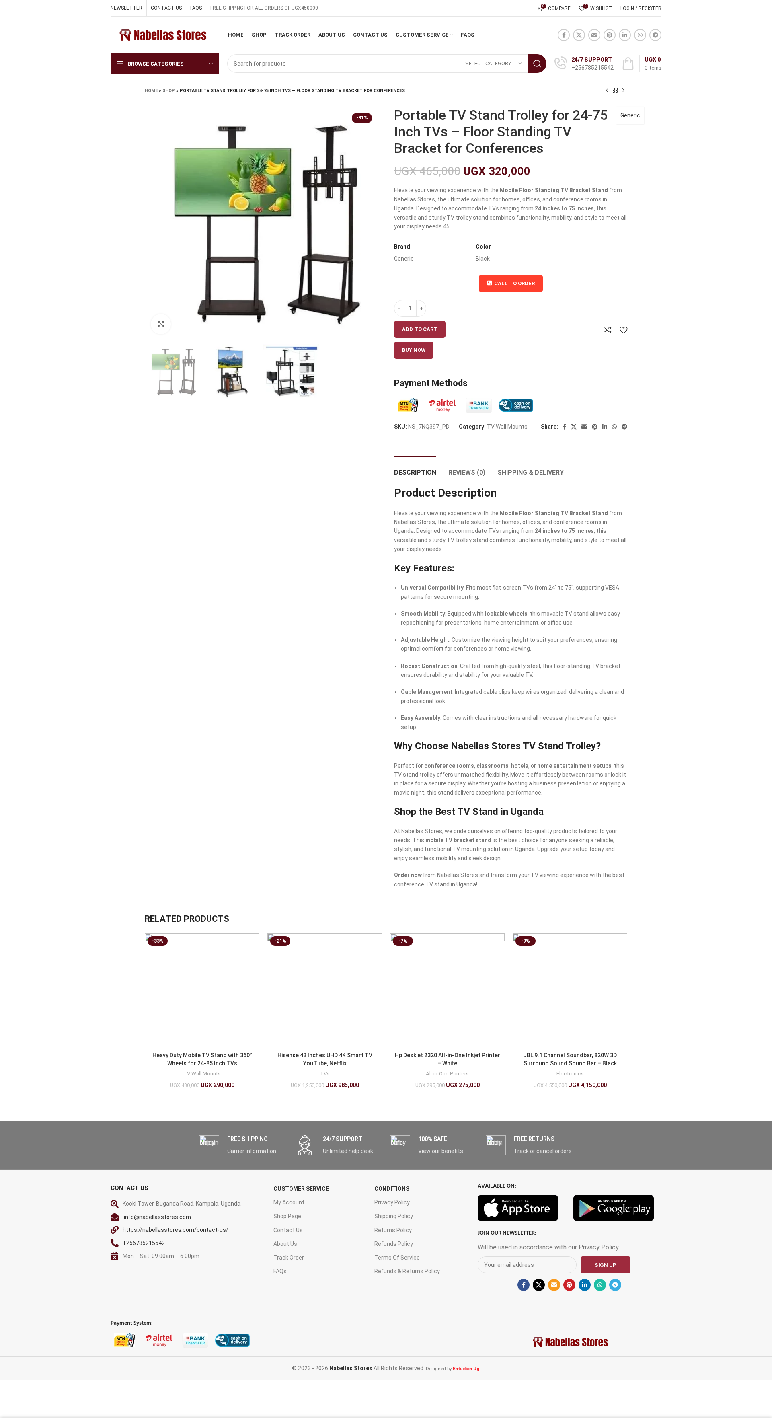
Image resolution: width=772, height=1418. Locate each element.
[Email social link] (594, 35)
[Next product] (623, 91)
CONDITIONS (391, 1189)
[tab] (415, 468)
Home (151, 90)
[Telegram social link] (655, 35)
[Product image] (202, 990)
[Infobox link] (584, 63)
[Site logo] (162, 34)
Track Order (288, 1257)
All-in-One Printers (447, 1074)
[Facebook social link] (564, 35)
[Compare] (608, 330)
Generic (630, 115)
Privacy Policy (392, 1202)
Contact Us (288, 1230)
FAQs (280, 1271)
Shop (168, 90)
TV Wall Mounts (507, 426)
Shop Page (287, 1216)
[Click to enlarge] (161, 324)
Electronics (570, 1074)
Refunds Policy (393, 1244)
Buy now (413, 350)
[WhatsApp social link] (640, 35)
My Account (288, 1202)
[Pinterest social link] (610, 35)
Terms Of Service (397, 1257)
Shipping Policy (393, 1216)
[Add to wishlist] (623, 330)
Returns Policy (393, 1230)
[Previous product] (607, 91)
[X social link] (579, 35)
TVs (325, 1074)
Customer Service (301, 1189)
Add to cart (419, 329)
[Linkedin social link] (625, 35)
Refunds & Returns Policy (407, 1271)
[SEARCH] (537, 63)
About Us (285, 1244)
